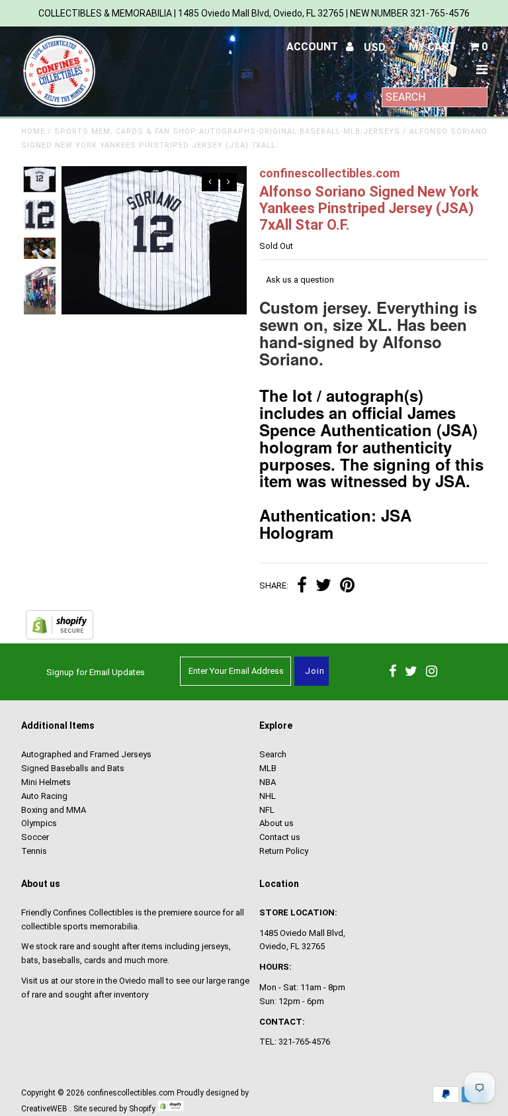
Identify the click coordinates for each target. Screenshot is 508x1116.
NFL (267, 810)
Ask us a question (300, 280)
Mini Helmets (46, 782)
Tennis (34, 851)
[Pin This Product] (347, 587)
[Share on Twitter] (323, 587)
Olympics (39, 823)
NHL (267, 796)
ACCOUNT (313, 46)
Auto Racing (44, 796)
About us (276, 823)
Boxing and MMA (53, 810)
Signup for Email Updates (95, 672)
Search (272, 754)
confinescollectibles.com (131, 1092)
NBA (267, 782)
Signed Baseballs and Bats (72, 768)
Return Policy (283, 851)
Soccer (35, 837)
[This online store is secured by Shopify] (59, 636)
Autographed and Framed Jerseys (86, 754)
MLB (267, 768)
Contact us (279, 837)
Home (33, 131)
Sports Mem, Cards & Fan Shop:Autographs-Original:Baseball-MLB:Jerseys (227, 131)
